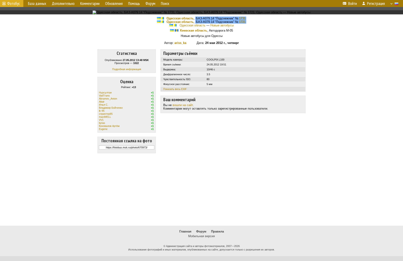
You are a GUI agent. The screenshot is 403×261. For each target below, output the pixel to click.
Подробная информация (126, 69)
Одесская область (180, 18)
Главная (185, 231)
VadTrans (104, 95)
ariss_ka (180, 43)
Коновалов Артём (109, 126)
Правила (217, 231)
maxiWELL (105, 116)
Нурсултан (105, 92)
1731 (242, 18)
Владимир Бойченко (111, 107)
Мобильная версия (201, 236)
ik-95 (101, 110)
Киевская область (193, 30)
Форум (201, 231)
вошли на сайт (183, 105)
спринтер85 (106, 113)
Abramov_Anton (108, 98)
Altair (101, 101)
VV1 (101, 119)
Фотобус (13, 3)
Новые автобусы (222, 25)
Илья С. (103, 104)
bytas (102, 123)
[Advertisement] (201, 189)
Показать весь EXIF (175, 89)
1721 (242, 22)
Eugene (103, 129)
